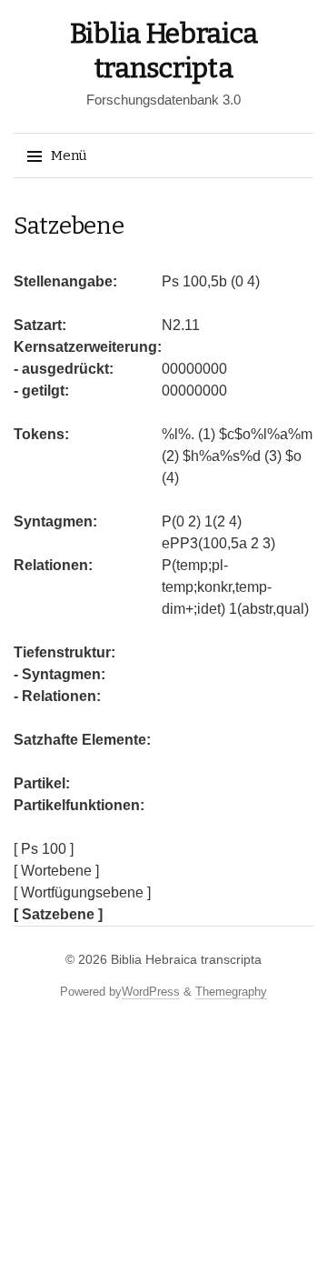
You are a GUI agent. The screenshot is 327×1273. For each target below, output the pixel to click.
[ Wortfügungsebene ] (82, 892)
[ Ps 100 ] (44, 849)
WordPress (151, 991)
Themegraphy (231, 991)
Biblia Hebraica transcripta (186, 959)
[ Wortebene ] (56, 870)
